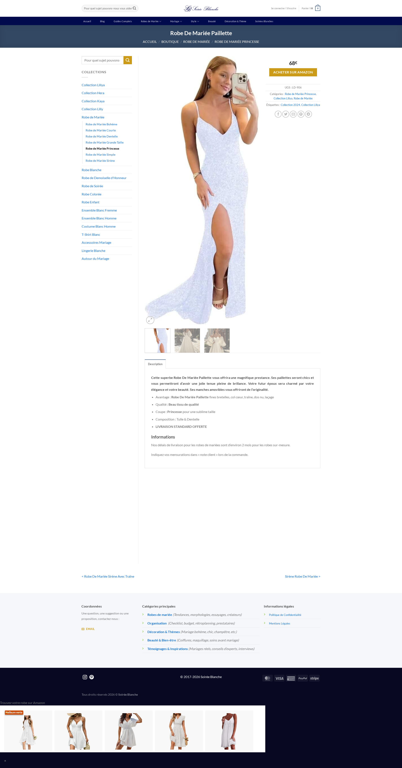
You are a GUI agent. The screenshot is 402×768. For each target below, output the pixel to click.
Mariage (174, 21)
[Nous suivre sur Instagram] (85, 677)
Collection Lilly (92, 109)
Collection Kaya (93, 101)
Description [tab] (155, 364)
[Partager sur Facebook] (278, 114)
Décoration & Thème (235, 21)
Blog (102, 21)
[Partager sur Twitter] (285, 114)
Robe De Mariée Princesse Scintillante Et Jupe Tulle (210, 538)
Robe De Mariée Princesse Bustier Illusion (300, 538)
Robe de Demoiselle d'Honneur (104, 178)
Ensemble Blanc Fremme (99, 210)
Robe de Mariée (196, 42)
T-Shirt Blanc (91, 234)
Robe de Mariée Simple (100, 154)
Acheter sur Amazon (293, 72)
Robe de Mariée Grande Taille (105, 142)
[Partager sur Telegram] (308, 114)
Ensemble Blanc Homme (99, 218)
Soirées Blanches (264, 21)
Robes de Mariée (149, 21)
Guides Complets (123, 21)
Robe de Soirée (92, 186)
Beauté (212, 21)
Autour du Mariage (95, 258)
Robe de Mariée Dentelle (102, 136)
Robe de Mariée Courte (101, 130)
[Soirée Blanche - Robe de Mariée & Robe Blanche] (201, 8)
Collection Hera (93, 93)
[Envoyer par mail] (293, 114)
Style (193, 21)
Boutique (170, 42)
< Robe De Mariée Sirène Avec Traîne (108, 576)
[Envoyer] (134, 8)
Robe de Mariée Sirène (100, 160)
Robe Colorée (91, 194)
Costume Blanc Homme (99, 226)
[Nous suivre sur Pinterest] (91, 677)
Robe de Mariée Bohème (101, 124)
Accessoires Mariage (96, 242)
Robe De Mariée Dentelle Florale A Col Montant (165, 538)
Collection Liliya (93, 85)
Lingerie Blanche (93, 251)
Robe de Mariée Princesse (237, 42)
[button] (311, 8)
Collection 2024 (290, 104)
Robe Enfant (90, 202)
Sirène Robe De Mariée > (302, 576)
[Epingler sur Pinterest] (301, 114)
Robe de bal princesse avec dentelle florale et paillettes (255, 538)
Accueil (87, 21)
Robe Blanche (91, 170)
